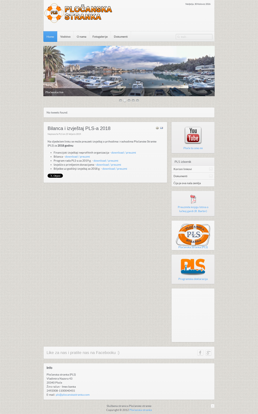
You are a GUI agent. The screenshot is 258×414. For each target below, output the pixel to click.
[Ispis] (157, 128)
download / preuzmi (124, 152)
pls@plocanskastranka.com (72, 394)
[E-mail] (161, 128)
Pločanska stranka (140, 410)
